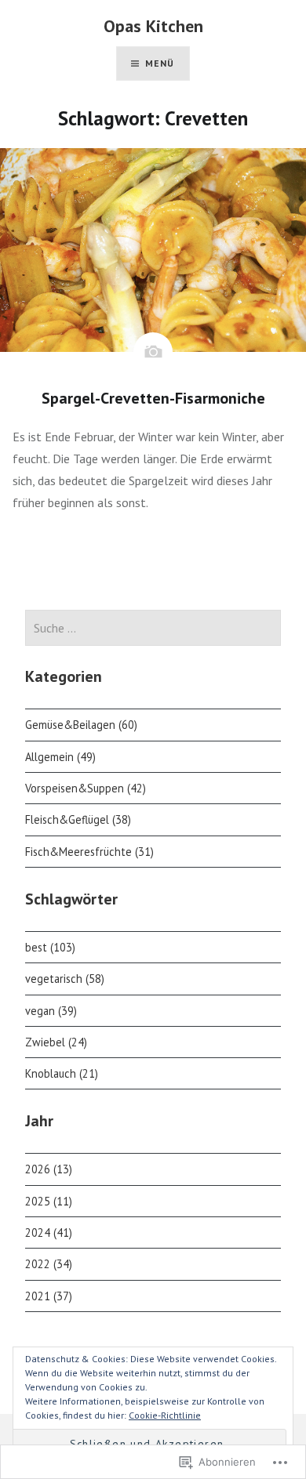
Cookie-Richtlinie (165, 1415)
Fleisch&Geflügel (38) (78, 819)
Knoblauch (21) (61, 1073)
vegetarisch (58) (64, 978)
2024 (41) (48, 1232)
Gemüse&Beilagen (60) (81, 724)
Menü (160, 63)
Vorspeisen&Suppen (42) (85, 788)
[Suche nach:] (152, 628)
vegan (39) (51, 1010)
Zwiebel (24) (56, 1042)
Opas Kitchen (153, 26)
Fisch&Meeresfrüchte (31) (89, 851)
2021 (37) (48, 1296)
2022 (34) (48, 1263)
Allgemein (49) (60, 756)
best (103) (50, 947)
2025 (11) (48, 1201)
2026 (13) (48, 1169)
